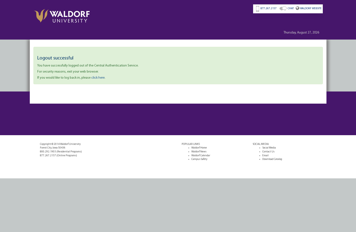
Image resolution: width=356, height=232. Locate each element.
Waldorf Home (199, 148)
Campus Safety (199, 159)
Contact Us (268, 151)
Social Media (269, 148)
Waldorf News (198, 151)
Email (265, 155)
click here (98, 78)
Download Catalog (272, 159)
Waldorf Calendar (200, 155)
